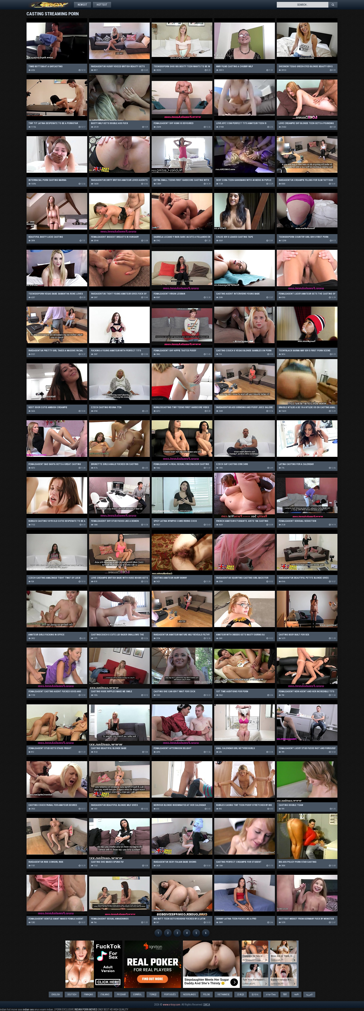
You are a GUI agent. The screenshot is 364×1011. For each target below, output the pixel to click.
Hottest (102, 4)
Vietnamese (223, 994)
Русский (121, 994)
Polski (206, 994)
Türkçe (153, 994)
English (56, 994)
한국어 (255, 994)
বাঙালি (296, 994)
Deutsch (71, 994)
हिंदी (285, 994)
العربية (309, 994)
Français (88, 994)
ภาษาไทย (271, 994)
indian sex (28, 1009)
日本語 (240, 994)
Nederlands (189, 994)
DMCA (206, 1004)
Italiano (104, 994)
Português (170, 994)
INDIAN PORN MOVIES (86, 1009)
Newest (82, 4)
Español (137, 994)
